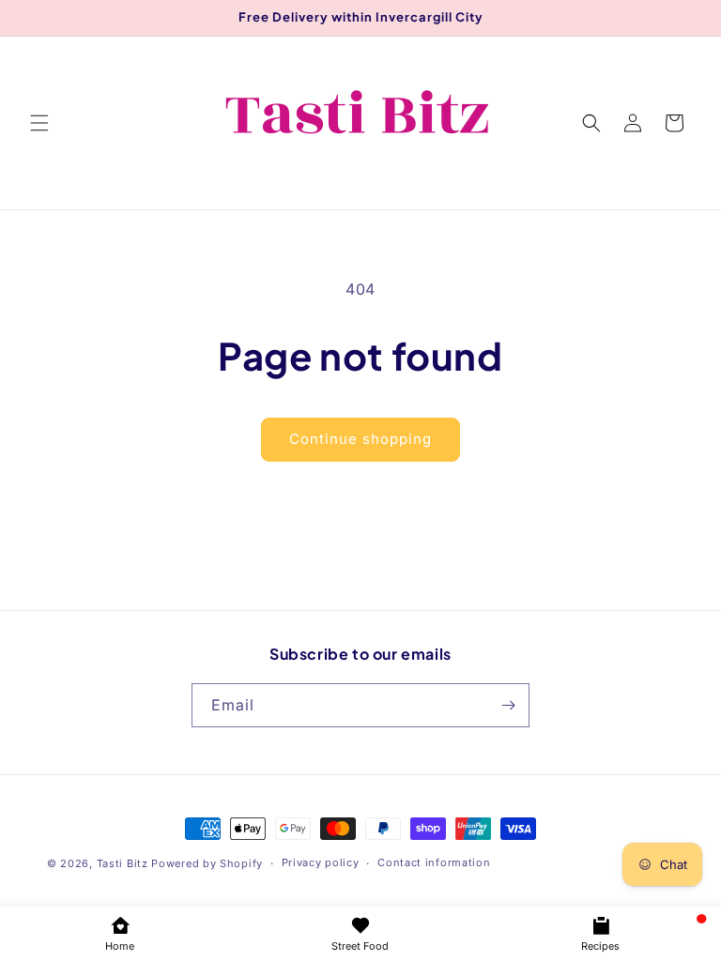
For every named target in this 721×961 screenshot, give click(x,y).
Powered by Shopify (207, 863)
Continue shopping (360, 439)
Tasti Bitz (122, 863)
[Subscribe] (508, 705)
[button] (39, 123)
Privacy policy (321, 862)
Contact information (433, 862)
